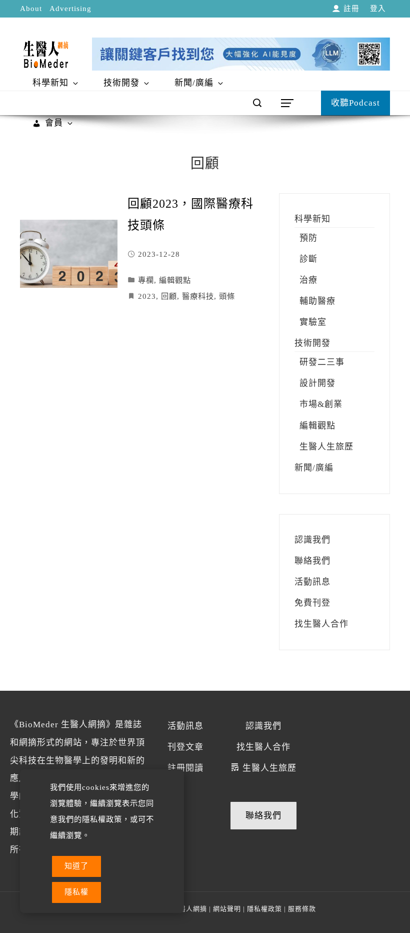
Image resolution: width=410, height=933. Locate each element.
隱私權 (76, 892)
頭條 (227, 296)
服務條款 (302, 908)
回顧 (169, 296)
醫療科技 (198, 296)
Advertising (71, 9)
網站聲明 (227, 908)
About (31, 9)
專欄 (146, 280)
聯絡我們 (264, 815)
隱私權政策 (264, 908)
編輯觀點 (175, 280)
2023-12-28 (159, 254)
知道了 (76, 866)
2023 (147, 296)
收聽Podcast (355, 103)
